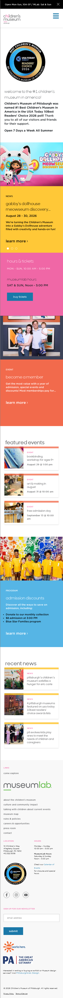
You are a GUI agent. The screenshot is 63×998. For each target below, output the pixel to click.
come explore (11, 773)
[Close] (58, 4)
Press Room (10, 828)
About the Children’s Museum (20, 800)
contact (8, 833)
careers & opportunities (16, 823)
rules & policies (12, 818)
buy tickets (20, 297)
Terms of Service (21, 993)
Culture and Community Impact (21, 804)
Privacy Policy (9, 993)
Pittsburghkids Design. (28, 973)
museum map (11, 814)
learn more (16, 235)
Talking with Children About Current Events (27, 809)
